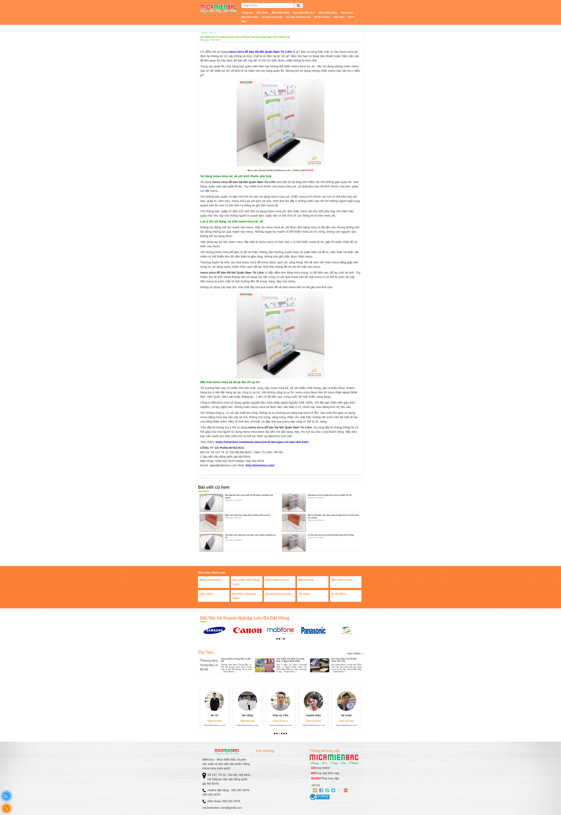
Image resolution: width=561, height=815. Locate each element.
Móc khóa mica (249, 17)
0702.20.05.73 (248, 721)
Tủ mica (304, 593)
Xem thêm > (355, 653)
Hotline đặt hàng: (218, 790)
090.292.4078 (211, 794)
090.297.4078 (240, 790)
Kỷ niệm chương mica (298, 17)
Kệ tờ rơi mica (322, 17)
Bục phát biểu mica (304, 12)
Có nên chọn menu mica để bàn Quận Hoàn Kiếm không (331, 535)
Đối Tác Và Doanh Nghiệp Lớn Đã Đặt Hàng (244, 618)
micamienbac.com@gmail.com (222, 807)
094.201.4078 (282, 721)
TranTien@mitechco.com (248, 725)
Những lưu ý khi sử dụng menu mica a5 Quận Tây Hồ (330, 495)
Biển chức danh (281, 12)
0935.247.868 (315, 721)
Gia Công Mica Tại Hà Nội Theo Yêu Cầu (344, 660)
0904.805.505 (216, 721)
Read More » (229, 671)
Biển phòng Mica (327, 12)
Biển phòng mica (277, 579)
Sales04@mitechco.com (216, 725)
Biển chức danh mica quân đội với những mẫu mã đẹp (247, 515)
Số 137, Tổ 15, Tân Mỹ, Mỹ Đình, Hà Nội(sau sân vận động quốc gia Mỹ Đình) (226, 779)
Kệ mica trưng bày (272, 17)
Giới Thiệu (262, 12)
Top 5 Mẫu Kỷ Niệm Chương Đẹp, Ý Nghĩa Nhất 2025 (290, 660)
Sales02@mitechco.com (348, 725)
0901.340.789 (348, 721)
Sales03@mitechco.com (282, 725)
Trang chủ (247, 12)
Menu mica (347, 12)
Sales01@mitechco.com (315, 725)
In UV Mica (338, 593)
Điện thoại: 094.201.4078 (223, 801)
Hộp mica (339, 17)
